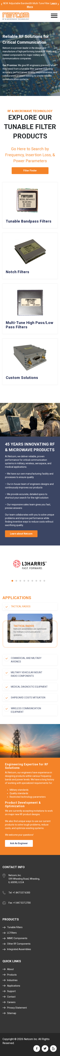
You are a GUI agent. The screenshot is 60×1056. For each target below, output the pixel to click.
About (10, 969)
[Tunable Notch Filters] (30, 256)
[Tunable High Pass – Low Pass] (30, 309)
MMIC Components (17, 938)
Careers (11, 1002)
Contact (11, 996)
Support (11, 991)
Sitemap (11, 1013)
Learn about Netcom (21, 533)
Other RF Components (18, 943)
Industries (12, 980)
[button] (12, 580)
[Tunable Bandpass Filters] (30, 205)
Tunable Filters (14, 927)
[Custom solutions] (30, 361)
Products (12, 974)
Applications (13, 985)
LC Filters (12, 932)
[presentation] (1, 3)
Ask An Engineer (19, 843)
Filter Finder (30, 170)
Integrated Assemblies (19, 949)
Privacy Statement (17, 1007)
